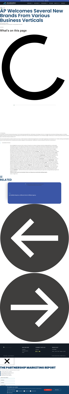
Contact (63, 3)
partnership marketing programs (46, 146)
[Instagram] (37, 351)
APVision (51, 3)
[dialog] (34, 390)
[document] (34, 376)
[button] (34, 238)
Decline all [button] (57, 389)
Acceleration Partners (6, 142)
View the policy (13, 389)
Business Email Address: (4, 377)
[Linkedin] (36, 351)
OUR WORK (36, 3)
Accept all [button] (48, 389)
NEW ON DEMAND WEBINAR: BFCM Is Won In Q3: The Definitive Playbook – (35, 0)
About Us (56, 3)
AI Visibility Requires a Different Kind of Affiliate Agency (22, 195)
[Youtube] (39, 351)
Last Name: (2, 382)
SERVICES (29, 3)
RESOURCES (44, 3)
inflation (56, 146)
